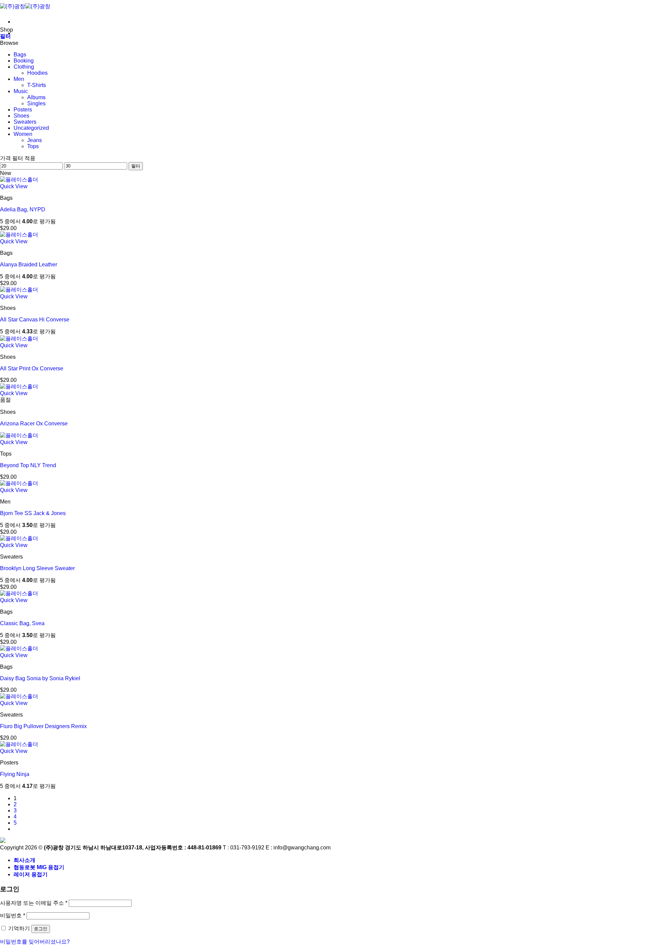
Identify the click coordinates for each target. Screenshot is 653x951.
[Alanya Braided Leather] (19, 234)
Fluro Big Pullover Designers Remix (43, 726)
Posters (23, 109)
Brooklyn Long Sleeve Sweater (37, 568)
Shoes (21, 116)
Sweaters (25, 122)
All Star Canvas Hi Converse (34, 319)
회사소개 (24, 860)
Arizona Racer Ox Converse (34, 423)
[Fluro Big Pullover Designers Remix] (19, 696)
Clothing (24, 67)
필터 (135, 166)
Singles (36, 103)
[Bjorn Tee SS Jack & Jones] (19, 483)
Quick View (14, 186)
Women (23, 134)
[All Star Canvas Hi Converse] (19, 290)
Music (21, 91)
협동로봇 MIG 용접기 (39, 867)
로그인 (40, 928)
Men (19, 79)
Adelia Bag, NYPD (22, 209)
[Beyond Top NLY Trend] (19, 435)
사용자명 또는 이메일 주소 (33, 903)
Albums (36, 97)
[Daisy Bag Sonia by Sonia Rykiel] (19, 648)
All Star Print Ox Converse (31, 368)
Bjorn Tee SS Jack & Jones (33, 513)
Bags (20, 54)
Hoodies (37, 73)
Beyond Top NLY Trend (28, 465)
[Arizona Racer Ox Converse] (19, 386)
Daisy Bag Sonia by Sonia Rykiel (40, 678)
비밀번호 (12, 915)
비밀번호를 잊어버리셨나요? (35, 942)
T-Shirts (36, 85)
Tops (33, 146)
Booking (24, 61)
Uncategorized (31, 128)
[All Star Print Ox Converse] (19, 338)
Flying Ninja (14, 774)
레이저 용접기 (31, 874)
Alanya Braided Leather (28, 264)
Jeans (34, 140)
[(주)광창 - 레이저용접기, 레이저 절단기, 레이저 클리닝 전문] (25, 6)
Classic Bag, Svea (22, 623)
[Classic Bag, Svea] (19, 593)
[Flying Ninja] (19, 744)
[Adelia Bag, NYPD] (19, 179)
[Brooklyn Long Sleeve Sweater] (19, 538)
